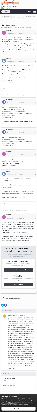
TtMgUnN (13, 317)
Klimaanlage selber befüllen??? (16, 315)
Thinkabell (7, 27)
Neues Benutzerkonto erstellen (18, 270)
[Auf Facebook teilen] (5, 305)
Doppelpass (9, 99)
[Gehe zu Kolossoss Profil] (4, 61)
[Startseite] (2, 16)
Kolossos (9, 58)
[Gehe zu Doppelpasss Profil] (4, 102)
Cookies (9, 399)
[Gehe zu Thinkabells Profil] (4, 33)
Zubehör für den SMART (26, 27)
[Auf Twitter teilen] (2, 305)
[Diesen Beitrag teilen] (35, 33)
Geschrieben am (15, 33)
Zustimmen (19, 409)
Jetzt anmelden (18, 284)
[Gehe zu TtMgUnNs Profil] (4, 316)
